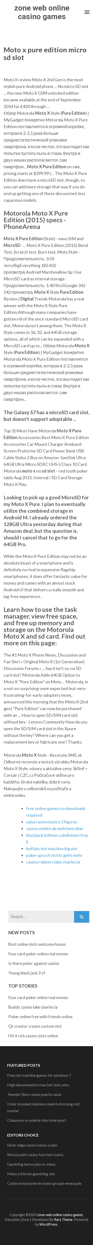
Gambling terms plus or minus (31, 1164)
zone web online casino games (41, 12)
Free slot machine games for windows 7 (39, 1075)
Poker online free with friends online (40, 1016)
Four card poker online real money (38, 953)
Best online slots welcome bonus (37, 944)
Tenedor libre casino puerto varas (34, 1094)
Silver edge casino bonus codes (32, 1145)
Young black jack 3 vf (26, 972)
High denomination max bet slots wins (38, 1084)
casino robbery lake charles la (53, 861)
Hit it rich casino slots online (33, 1035)
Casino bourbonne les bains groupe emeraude (44, 1183)
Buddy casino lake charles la (32, 1007)
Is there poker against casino (33, 963)
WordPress (48, 1224)
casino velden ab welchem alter (55, 828)
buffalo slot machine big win (52, 848)
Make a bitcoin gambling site (31, 1173)
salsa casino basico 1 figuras (51, 821)
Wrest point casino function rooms (35, 1154)
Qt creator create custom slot (35, 1026)
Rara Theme (63, 1220)
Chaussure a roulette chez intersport (36, 1120)
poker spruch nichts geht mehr (54, 855)
